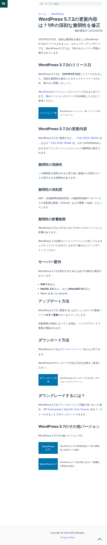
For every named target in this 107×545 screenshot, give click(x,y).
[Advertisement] (70, 492)
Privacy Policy (68, 537)
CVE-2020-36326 (87, 138)
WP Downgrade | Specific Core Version (66, 409)
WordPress (57, 14)
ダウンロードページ (71, 349)
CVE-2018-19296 (61, 143)
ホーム (42, 14)
